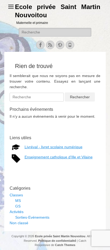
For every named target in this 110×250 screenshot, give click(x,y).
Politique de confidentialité (57, 240)
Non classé (19, 223)
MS (18, 200)
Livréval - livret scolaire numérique (53, 147)
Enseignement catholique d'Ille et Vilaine (59, 157)
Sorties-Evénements (32, 217)
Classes (16, 195)
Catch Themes (65, 245)
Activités (16, 212)
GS (18, 206)
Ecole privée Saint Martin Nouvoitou (60, 236)
